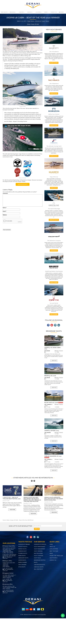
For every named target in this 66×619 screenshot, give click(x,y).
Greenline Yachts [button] (54, 219)
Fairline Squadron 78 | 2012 (52, 456)
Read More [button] (12, 509)
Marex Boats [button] (54, 187)
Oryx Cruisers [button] (53, 314)
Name (5, 207)
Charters (21, 12)
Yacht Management (39, 548)
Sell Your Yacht (38, 569)
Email (4, 211)
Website (5, 215)
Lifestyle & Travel (40, 21)
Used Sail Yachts (38, 567)
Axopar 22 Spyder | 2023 (51, 430)
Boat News (31, 21)
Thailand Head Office (9, 546)
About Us (52, 546)
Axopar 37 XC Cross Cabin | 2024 (52, 348)
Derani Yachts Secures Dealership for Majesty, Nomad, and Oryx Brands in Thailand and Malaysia (32, 499)
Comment (5, 193)
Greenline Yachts (23, 558)
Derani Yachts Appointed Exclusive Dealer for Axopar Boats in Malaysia (53, 499)
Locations (38, 12)
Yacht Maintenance (39, 546)
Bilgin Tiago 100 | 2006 (53, 402)
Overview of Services (40, 544)
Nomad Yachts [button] (53, 93)
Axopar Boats (22, 560)
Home (4, 520)
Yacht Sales (37, 558)
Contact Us (54, 12)
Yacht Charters (38, 555)
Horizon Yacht (22, 551)
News (46, 12)
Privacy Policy (43, 614)
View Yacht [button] (54, 360)
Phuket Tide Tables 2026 (56, 555)
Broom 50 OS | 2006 (50, 375)
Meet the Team (54, 551)
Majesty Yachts (22, 546)
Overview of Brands (24, 544)
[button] (63, 615)
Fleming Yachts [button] (54, 156)
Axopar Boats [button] (53, 250)
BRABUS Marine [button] (53, 282)
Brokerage (12, 12)
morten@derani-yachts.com (8, 592)
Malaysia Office (7, 561)
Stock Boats (21, 567)
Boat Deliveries (38, 553)
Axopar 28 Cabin (35, 24)
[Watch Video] (61, 337)
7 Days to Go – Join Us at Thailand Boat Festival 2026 (11, 498)
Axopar (29, 24)
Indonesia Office (8, 584)
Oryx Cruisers (22, 564)
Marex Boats (22, 555)
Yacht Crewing (38, 551)
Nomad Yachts (22, 548)
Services (29, 12)
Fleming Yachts (22, 553)
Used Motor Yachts (39, 564)
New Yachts (4, 12)
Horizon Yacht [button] (53, 125)
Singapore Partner (8, 573)
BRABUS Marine (22, 562)
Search (62, 12)
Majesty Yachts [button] (54, 62)
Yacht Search (53, 558)
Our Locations (54, 548)
